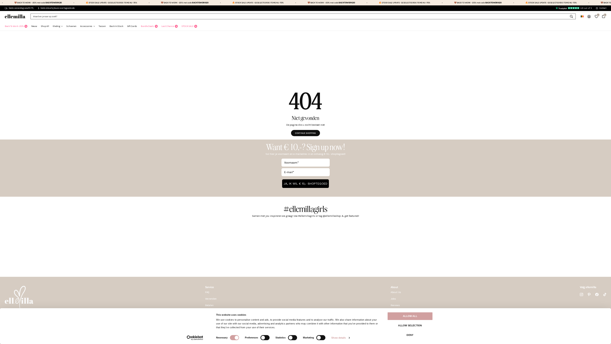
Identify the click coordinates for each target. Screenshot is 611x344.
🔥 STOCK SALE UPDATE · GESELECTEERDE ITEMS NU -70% (93, 2)
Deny (410, 335)
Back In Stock (116, 26)
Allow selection (410, 325)
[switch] (265, 337)
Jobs (393, 298)
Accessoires (86, 26)
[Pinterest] (589, 294)
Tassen (102, 26)
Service (209, 287)
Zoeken (571, 16)
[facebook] (597, 294)
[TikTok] (604, 294)
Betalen (209, 305)
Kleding (56, 26)
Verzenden (211, 298)
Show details (338, 337)
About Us (396, 292)
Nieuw (34, 26)
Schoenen (71, 26)
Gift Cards (132, 26)
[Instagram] (581, 294)
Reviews (395, 305)
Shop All (45, 26)
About (394, 287)
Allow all (410, 316)
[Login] (589, 16)
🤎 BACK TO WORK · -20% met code (166, 2)
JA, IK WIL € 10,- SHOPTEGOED (305, 183)
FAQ (207, 292)
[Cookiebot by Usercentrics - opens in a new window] (195, 337)
